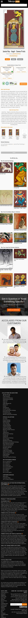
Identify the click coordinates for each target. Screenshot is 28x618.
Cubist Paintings (6, 396)
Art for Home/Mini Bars (8, 466)
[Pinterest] (26, 607)
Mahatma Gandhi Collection (9, 429)
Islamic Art (5, 400)
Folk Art (4, 406)
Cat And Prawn (3, 173)
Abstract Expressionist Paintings (10, 414)
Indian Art (5, 402)
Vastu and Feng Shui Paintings (9, 457)
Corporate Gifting (6, 477)
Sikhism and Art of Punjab (8, 453)
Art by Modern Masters (7, 144)
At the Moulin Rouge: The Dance (6, 224)
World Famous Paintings (8, 438)
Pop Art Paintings (6, 409)
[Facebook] (22, 607)
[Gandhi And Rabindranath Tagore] (6, 197)
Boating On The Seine (18, 243)
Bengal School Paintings (8, 433)
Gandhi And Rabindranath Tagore (6, 205)
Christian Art (5, 435)
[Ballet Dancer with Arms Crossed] (20, 221)
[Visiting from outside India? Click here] (8, 484)
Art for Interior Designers (8, 479)
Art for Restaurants (7, 468)
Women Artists (6, 439)
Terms (2, 602)
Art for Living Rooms (7, 461)
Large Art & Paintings (7, 450)
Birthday (1, 243)
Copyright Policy (4, 603)
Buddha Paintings (6, 421)
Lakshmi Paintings (7, 427)
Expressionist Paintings (8, 398)
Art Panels (5, 418)
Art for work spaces (7, 472)
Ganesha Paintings (7, 425)
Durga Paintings (6, 454)
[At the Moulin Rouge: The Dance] (6, 218)
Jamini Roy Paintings (19, 144)
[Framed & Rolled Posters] (15, 512)
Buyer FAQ (3, 598)
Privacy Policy (4, 605)
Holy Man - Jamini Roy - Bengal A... (6, 270)
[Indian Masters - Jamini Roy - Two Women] (20, 279)
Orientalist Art (6, 407)
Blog (2, 611)
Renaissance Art (6, 411)
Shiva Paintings (6, 422)
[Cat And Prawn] (6, 167)
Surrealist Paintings (7, 413)
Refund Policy (4, 600)
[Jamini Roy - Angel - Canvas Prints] (14, 28)
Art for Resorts (6, 469)
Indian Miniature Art (7, 403)
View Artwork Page (13, 55)
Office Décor (5, 476)
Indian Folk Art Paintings (8, 444)
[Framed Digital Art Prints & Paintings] (22, 533)
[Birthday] (6, 237)
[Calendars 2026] (10, 501)
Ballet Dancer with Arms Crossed (20, 230)
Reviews (2, 599)
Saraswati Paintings (7, 428)
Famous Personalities (7, 451)
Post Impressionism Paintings (9, 410)
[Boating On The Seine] (20, 237)
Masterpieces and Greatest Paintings (11, 442)
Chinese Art (5, 436)
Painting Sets (6, 448)
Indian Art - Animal (3, 287)
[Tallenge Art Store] (14, 1)
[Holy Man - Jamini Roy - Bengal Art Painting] (6, 259)
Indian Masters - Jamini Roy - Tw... (19, 287)
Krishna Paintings (6, 420)
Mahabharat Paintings (7, 440)
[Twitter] (20, 607)
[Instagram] (24, 607)
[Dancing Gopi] (20, 174)
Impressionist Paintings (8, 399)
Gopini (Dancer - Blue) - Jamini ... (20, 208)
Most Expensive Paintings (8, 443)
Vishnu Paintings (6, 424)
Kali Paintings (6, 455)
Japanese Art (6, 432)
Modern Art (4, 145)
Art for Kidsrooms (7, 465)
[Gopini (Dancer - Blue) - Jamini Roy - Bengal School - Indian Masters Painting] (20, 198)
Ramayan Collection (7, 447)
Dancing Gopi (16, 187)
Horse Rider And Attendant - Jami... (19, 260)
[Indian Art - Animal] (6, 279)
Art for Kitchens (6, 464)
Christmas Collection (7, 446)
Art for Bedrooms (7, 462)
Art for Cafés (6, 471)
